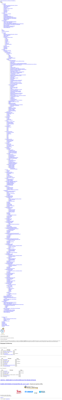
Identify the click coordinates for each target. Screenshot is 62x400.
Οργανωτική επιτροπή (12, 210)
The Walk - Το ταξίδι (11, 109)
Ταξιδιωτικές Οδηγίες (12, 201)
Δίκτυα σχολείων (12, 92)
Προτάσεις (10, 200)
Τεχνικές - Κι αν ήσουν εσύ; (14, 90)
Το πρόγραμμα (9, 173)
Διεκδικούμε (5, 47)
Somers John (5, 48)
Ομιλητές (8, 292)
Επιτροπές (10, 234)
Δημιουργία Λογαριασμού (5, 31)
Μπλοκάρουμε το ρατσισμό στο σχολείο (15, 75)
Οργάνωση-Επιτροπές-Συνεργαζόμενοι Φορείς (15, 198)
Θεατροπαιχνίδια (11, 149)
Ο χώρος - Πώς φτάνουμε (12, 246)
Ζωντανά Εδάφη (12, 98)
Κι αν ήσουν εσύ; (7, 52)
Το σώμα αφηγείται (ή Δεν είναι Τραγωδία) (16, 80)
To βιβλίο (8, 142)
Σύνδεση (3, 30)
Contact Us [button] (1, 397)
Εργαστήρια (8, 194)
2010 (7, 130)
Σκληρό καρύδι (12, 78)
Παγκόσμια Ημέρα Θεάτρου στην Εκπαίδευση (10, 297)
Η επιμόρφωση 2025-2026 (12, 110)
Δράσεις (8, 59)
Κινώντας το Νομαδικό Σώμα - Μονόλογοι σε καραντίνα (18, 95)
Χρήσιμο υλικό (9, 58)
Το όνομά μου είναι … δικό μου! (14, 73)
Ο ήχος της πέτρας (12, 76)
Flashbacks (11, 65)
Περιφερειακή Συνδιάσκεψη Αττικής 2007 (12, 228)
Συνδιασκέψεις (6, 190)
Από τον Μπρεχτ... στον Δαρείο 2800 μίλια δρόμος (17, 71)
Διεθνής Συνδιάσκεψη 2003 (9, 263)
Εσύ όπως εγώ (9, 143)
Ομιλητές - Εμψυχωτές (12, 199)
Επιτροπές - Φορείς (9, 285)
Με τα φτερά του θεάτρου (12, 155)
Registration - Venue (10, 281)
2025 (6, 298)
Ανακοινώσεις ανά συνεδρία (12, 293)
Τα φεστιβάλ (8, 116)
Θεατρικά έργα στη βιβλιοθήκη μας (10, 305)
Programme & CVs (9, 279)
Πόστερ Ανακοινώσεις (10, 262)
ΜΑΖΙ (10, 102)
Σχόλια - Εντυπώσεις (10, 176)
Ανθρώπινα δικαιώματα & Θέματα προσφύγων (10, 302)
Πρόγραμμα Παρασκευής (12, 249)
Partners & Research (10, 179)
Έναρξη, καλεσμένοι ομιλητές (8, 351)
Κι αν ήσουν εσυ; (9, 53)
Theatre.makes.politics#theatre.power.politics (11, 181)
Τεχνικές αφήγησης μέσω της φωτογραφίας (16, 83)
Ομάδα (10, 56)
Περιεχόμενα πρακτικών (12, 256)
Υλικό (8, 124)
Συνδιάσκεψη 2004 (9, 254)
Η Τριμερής (12, 79)
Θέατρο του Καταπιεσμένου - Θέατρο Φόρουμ (10, 299)
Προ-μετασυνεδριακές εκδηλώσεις (11, 227)
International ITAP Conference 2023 (10, 277)
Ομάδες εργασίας (9, 215)
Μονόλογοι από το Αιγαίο (13, 87)
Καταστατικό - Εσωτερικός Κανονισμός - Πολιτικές (11, 34)
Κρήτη (6, 42)
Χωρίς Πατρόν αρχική (10, 187)
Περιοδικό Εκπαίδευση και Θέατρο (8, 296)
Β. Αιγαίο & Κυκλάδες (8, 44)
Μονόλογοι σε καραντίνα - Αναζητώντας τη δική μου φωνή (18, 69)
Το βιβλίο (8, 115)
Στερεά (6, 38)
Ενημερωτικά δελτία (6, 46)
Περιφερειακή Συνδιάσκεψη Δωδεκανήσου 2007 (12, 238)
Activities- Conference (10, 180)
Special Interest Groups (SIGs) (11, 280)
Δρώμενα (8, 206)
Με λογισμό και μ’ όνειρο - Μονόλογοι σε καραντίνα (17, 68)
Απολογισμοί (10, 57)
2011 (7, 136)
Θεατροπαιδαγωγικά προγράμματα (13, 157)
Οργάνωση (8, 117)
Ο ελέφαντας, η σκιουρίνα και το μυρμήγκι (16, 89)
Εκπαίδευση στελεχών (12, 100)
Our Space (6, 169)
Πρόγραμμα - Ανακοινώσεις (11, 193)
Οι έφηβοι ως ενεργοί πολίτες (13, 152)
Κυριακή (10, 290)
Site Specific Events (9, 282)
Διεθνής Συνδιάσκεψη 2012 (9, 207)
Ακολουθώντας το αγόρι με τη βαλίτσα (15, 91)
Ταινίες (6, 307)
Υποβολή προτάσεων (10, 195)
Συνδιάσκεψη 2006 (9, 244)
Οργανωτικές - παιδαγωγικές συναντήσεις (12, 189)
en (0, 1)
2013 (7, 128)
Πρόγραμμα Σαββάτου (12, 250)
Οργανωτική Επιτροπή (12, 229)
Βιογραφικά (8, 231)
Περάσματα (12, 86)
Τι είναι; (8, 54)
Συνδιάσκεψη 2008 (9, 222)
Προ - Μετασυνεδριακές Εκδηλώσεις (12, 252)
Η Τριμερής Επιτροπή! (13, 99)
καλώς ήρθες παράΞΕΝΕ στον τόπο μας (15, 82)
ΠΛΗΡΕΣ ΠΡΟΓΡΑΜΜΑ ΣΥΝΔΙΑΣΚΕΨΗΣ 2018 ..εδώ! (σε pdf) (14, 384)
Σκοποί (5, 33)
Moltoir (6, 185)
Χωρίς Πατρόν (7, 186)
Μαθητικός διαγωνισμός (12, 103)
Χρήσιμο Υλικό (4, 301)
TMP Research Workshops (10, 183)
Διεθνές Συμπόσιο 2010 (8, 218)
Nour (11, 66)
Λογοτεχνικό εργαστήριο (10, 132)
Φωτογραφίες (9, 125)
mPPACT (6, 120)
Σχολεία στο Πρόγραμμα (10, 123)
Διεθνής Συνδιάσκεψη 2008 (9, 221)
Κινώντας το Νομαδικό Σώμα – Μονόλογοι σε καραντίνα (18, 74)
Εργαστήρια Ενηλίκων (12, 156)
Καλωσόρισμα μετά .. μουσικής (8, 354)
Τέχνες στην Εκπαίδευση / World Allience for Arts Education (12, 308)
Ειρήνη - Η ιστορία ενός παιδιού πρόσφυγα (16, 72)
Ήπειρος (6, 41)
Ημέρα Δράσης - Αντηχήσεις (11, 177)
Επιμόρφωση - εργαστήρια (7, 50)
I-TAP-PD (6, 178)
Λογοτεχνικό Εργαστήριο (8, 131)
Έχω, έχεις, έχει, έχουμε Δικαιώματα (15, 70)
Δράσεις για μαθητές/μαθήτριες (13, 84)
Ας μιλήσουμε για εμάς (12, 150)
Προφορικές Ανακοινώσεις (10, 205)
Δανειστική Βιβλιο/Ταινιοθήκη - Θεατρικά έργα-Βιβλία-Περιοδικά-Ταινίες (14, 304)
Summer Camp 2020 (11, 165)
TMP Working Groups (10, 184)
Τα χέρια (11, 81)
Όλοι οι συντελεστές (11, 247)
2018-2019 (8, 153)
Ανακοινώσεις (9, 217)
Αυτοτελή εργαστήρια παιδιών (13, 151)
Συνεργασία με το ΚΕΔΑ (10, 145)
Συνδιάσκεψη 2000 (9, 274)
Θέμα (8, 192)
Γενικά (10, 208)
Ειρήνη (11, 88)
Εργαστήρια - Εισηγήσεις (10, 241)
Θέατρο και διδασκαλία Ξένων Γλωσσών (9, 310)
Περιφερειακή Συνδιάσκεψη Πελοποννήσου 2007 (12, 233)
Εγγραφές (8, 212)
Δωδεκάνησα (7, 43)
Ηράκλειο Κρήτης (9, 146)
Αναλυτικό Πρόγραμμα (10, 230)
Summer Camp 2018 (11, 166)
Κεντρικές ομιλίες (9, 216)
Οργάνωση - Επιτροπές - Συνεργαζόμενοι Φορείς (15, 245)
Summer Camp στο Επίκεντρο (11, 164)
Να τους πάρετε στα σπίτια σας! (14, 105)
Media (9, 55)
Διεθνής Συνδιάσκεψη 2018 (9, 196)
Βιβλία (6, 306)
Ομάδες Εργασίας (6, 35)
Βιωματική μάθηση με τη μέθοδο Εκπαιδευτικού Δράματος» (18, 63)
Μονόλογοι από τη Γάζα (8, 139)
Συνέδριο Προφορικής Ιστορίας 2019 (10, 191)
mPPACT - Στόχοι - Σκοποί (10, 121)
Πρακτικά (8, 276)
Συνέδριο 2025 (9, 283)
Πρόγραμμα (8, 202)
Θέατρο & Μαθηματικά (7, 312)
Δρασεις (8, 114)
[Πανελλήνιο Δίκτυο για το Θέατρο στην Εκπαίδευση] (7, 0)
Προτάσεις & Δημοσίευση (12, 284)
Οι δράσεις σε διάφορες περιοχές (8, 37)
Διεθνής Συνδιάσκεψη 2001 (9, 269)
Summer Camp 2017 (11, 167)
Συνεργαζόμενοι (9, 141)
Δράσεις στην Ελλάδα (10, 140)
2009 (7, 138)
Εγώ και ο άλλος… (13, 61)
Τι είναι (8, 118)
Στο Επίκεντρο (7, 147)
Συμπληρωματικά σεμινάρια (11, 261)
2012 (7, 129)
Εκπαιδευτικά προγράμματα (12, 163)
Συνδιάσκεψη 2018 (9, 197)
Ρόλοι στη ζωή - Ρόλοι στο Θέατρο (10, 309)
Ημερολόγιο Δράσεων (10, 122)
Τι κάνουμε (3, 49)
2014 (7, 127)
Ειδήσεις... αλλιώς (12, 67)
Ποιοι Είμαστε (4, 32)
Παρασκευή (10, 289)
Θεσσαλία (6, 40)
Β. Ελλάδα (6, 39)
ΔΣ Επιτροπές (5, 36)
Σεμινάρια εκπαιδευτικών (12, 60)
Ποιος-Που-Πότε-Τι (11, 288)
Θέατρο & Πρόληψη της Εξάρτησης (8, 311)
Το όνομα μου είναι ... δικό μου (14, 96)
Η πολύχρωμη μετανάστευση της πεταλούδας (16, 104)
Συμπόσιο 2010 (9, 219)
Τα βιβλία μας (5, 300)
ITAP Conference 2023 (10, 278)
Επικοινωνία (8, 111)
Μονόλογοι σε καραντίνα (12, 107)
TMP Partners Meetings (10, 182)
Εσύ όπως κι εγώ (11, 161)
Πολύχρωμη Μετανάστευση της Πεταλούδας (16, 93)
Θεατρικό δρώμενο (6, 375)
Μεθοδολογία (9, 119)
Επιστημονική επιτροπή (12, 209)
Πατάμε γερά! (12, 62)
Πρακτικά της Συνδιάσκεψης (12, 265)
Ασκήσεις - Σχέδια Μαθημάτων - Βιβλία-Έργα (10, 303)
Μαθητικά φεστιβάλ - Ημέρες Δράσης (14, 101)
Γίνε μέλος (5, 45)
